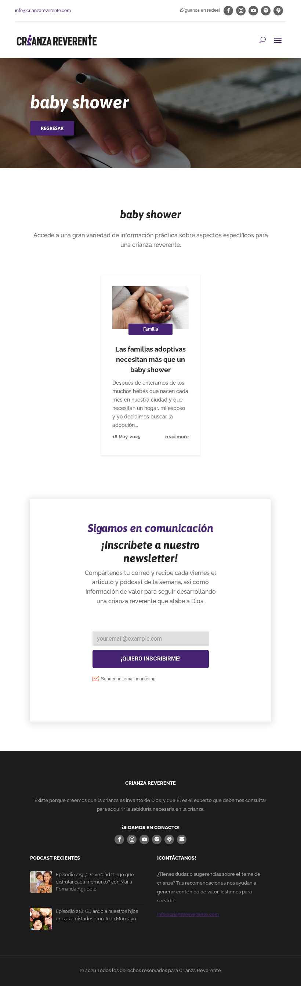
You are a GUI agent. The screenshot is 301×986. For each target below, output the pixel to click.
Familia (150, 329)
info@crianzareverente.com (43, 10)
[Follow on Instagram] (241, 10)
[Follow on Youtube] (253, 10)
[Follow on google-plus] (278, 10)
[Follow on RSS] (181, 839)
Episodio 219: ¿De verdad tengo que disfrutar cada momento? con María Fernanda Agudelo (95, 882)
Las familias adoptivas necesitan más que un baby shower (150, 359)
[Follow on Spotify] (266, 10)
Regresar (52, 128)
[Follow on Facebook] (228, 10)
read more (177, 436)
